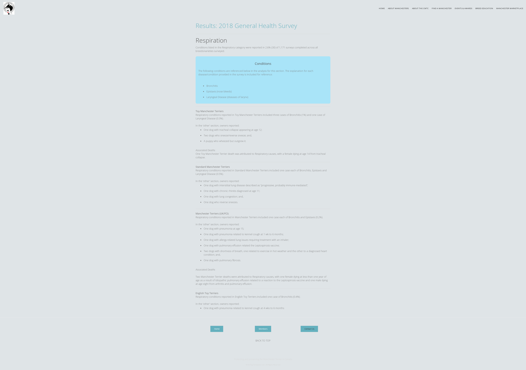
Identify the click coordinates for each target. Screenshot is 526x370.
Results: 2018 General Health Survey (246, 25)
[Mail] (263, 353)
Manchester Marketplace (509, 8)
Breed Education (484, 8)
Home (382, 8)
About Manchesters (398, 8)
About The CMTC (420, 8)
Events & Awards (463, 8)
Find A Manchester (442, 8)
